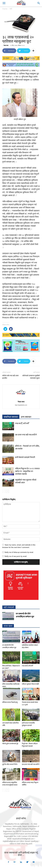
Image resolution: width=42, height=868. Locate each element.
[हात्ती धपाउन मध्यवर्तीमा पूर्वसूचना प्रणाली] (31, 715)
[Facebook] (8, 862)
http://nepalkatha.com (21, 405)
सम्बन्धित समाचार (11, 416)
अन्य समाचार (26, 416)
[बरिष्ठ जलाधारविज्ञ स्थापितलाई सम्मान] (11, 676)
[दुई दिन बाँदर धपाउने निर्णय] (11, 756)
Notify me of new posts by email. (16, 556)
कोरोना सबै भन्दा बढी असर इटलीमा (10, 377)
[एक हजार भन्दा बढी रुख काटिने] (8, 437)
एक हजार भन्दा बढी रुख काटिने (26, 434)
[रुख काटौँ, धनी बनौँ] (8, 426)
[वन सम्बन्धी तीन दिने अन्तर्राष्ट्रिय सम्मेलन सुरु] (8, 616)
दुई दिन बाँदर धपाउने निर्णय (9, 764)
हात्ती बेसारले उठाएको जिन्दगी (25, 457)
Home (4, 9)
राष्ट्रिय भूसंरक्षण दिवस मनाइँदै (30, 684)
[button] (38, 3)
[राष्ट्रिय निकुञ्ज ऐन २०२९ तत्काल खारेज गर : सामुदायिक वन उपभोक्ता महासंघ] (8, 471)
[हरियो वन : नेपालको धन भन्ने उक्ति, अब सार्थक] (8, 449)
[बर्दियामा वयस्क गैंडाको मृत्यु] (11, 694)
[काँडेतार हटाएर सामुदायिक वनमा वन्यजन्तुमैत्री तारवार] (11, 774)
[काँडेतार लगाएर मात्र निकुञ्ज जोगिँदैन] (31, 774)
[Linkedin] (21, 862)
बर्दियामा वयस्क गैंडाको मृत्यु (10, 702)
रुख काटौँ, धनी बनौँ (22, 423)
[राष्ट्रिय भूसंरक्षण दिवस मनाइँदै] (31, 676)
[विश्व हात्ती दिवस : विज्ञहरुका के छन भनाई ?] (11, 657)
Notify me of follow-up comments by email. (19, 552)
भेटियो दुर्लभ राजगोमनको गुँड (10, 744)
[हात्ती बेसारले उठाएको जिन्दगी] (8, 460)
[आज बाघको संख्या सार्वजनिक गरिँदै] (11, 715)
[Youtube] (33, 862)
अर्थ (11, 9)
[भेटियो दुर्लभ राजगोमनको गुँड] (11, 735)
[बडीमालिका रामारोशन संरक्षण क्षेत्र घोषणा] (31, 637)
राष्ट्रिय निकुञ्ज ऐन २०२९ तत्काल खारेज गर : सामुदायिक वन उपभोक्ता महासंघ (27, 471)
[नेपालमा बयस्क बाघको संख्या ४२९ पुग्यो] (31, 694)
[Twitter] (27, 862)
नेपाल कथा (6, 45)
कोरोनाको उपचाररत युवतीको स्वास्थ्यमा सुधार (31, 377)
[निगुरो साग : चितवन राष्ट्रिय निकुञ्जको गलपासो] (31, 735)
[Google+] (14, 862)
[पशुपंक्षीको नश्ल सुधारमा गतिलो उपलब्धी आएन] (8, 483)
